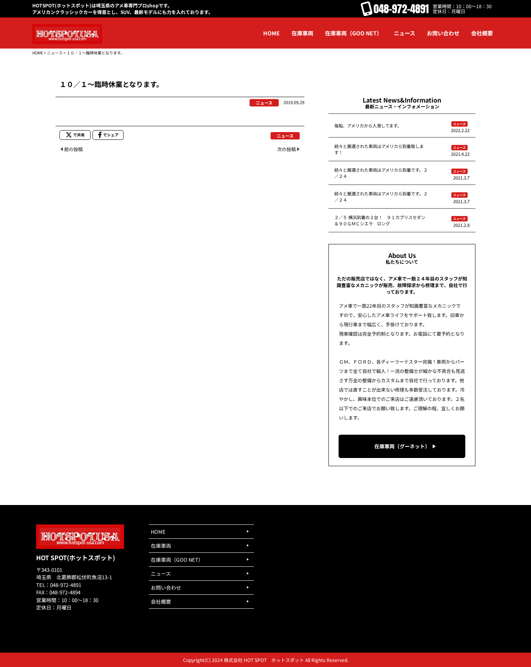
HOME (37, 53)
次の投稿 (286, 149)
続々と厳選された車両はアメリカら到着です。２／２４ (381, 173)
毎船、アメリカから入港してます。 (368, 125)
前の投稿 (73, 149)
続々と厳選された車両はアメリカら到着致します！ (379, 149)
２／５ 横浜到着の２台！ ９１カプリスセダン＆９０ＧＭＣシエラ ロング (379, 220)
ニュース (55, 53)
